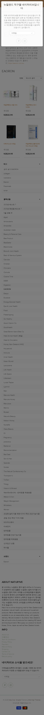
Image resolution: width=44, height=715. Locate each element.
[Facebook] (18, 40)
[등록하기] (32, 33)
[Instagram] (24, 40)
